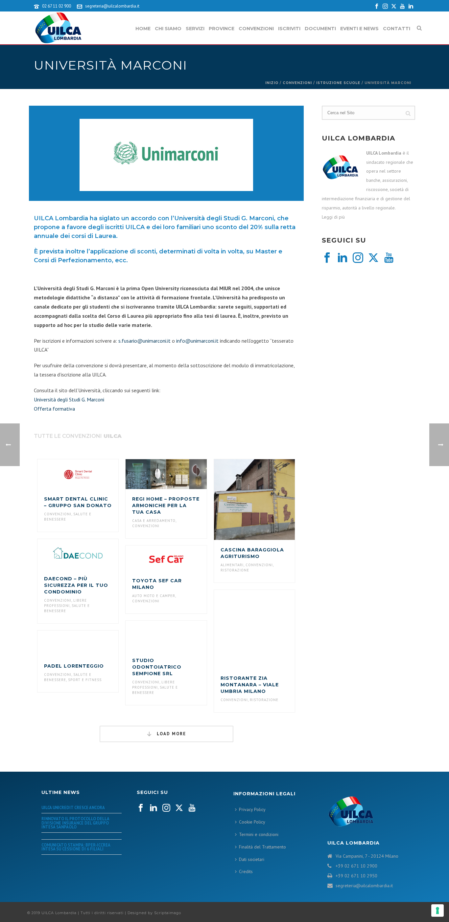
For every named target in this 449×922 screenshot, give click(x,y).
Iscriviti (289, 29)
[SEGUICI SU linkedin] (153, 808)
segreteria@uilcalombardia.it (112, 6)
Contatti (396, 29)
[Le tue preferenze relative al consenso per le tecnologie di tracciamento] (437, 910)
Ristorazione (235, 570)
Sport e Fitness (85, 679)
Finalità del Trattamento (262, 847)
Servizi (195, 29)
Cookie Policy (252, 822)
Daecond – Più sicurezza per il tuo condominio (76, 585)
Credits (246, 871)
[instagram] (358, 258)
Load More (170, 734)
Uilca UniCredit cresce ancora (73, 807)
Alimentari (232, 565)
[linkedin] (342, 258)
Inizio (271, 83)
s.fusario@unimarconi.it (144, 340)
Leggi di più (333, 217)
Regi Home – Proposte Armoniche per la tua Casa (166, 505)
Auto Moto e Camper (153, 595)
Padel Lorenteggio (74, 666)
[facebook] (327, 258)
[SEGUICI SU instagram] (166, 808)
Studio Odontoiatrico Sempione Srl (156, 666)
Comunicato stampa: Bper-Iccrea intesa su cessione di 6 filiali (75, 847)
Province (221, 29)
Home (143, 29)
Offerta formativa (54, 408)
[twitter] (373, 258)
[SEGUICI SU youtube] (192, 808)
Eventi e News (359, 29)
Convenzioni (256, 29)
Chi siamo (168, 29)
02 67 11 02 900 (56, 6)
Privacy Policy (252, 809)
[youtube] (389, 258)
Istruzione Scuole (338, 83)
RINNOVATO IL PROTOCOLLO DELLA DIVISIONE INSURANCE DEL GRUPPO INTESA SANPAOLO (75, 822)
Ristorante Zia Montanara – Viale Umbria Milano (250, 684)
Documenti (320, 29)
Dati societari (251, 859)
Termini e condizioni (258, 834)
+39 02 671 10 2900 (356, 866)
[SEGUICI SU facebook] (141, 808)
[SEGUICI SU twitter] (179, 808)
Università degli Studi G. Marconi (69, 399)
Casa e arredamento (154, 520)
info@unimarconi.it (197, 340)
